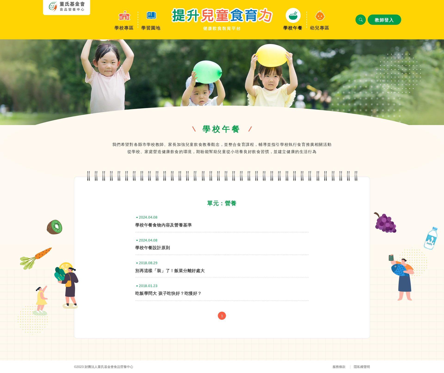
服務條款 (339, 367)
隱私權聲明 (362, 367)
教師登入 (384, 20)
